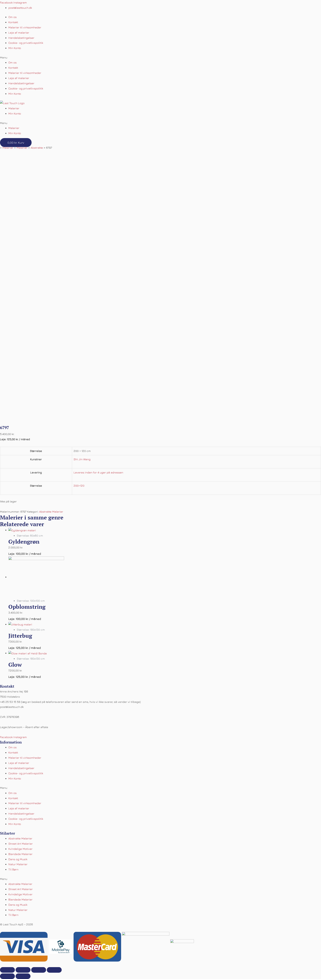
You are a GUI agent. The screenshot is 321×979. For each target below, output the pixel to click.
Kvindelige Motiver (20, 848)
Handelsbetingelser (21, 37)
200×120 (79, 485)
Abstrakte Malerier (51, 511)
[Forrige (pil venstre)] (7, 976)
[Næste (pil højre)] (23, 976)
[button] (160, 57)
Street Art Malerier (20, 843)
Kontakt (13, 22)
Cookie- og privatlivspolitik (25, 42)
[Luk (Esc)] (7, 970)
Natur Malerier (17, 864)
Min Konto (14, 48)
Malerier (13, 108)
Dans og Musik (17, 859)
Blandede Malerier (20, 854)
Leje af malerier (18, 32)
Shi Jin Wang (82, 459)
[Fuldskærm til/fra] (38, 970)
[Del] (23, 970)
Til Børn (13, 869)
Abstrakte (37, 147)
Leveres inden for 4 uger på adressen (98, 472)
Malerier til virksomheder (24, 27)
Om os (12, 17)
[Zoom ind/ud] (54, 970)
